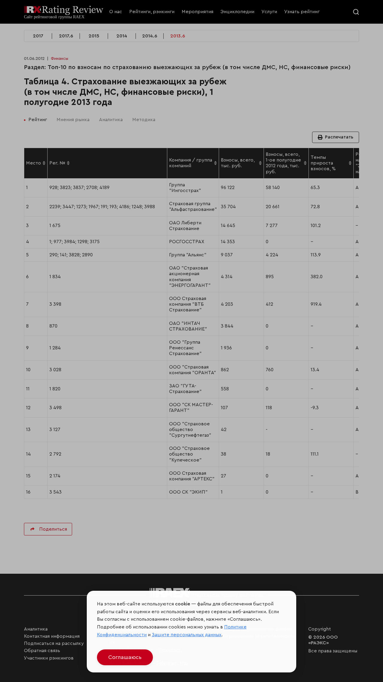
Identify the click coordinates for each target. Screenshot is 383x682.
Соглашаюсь (125, 657)
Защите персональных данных (186, 634)
